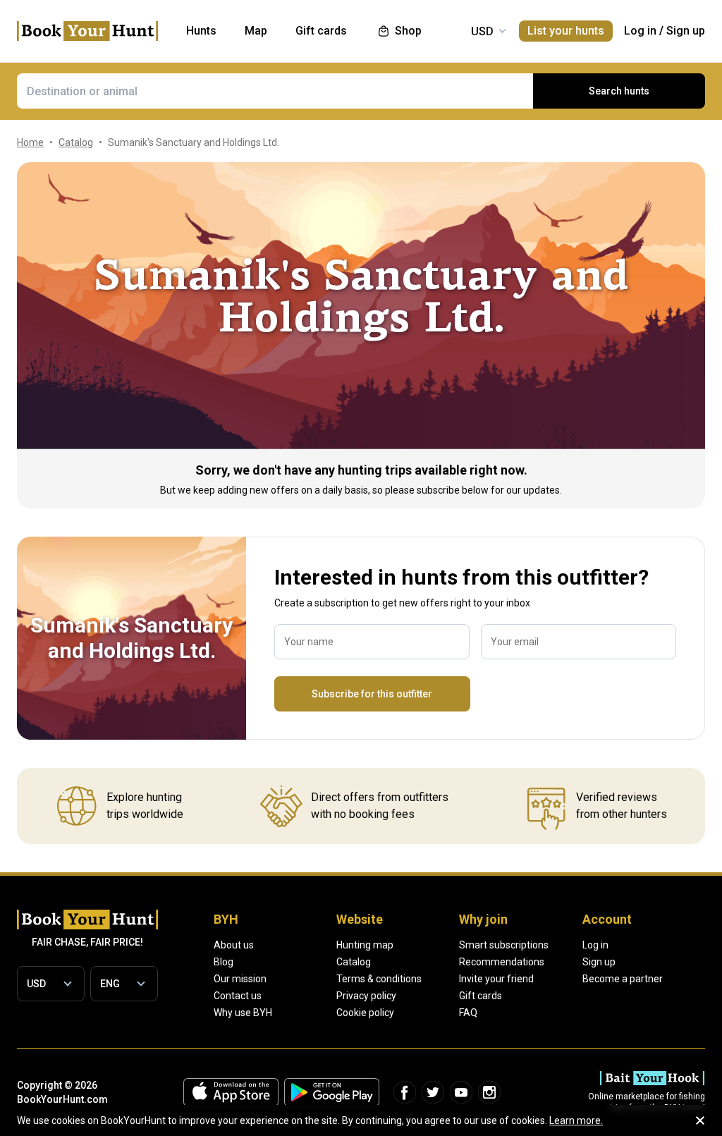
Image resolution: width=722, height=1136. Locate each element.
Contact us (238, 995)
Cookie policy (365, 1012)
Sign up (685, 30)
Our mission (240, 978)
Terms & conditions (379, 978)
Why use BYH (243, 1012)
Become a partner (622, 978)
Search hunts (619, 91)
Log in (640, 30)
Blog (223, 961)
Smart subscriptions (504, 945)
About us (234, 945)
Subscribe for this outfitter (372, 694)
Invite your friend (496, 978)
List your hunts (565, 30)
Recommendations (501, 961)
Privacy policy (366, 995)
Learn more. (576, 1120)
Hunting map (364, 945)
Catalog (353, 961)
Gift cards (480, 995)
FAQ (468, 1012)
